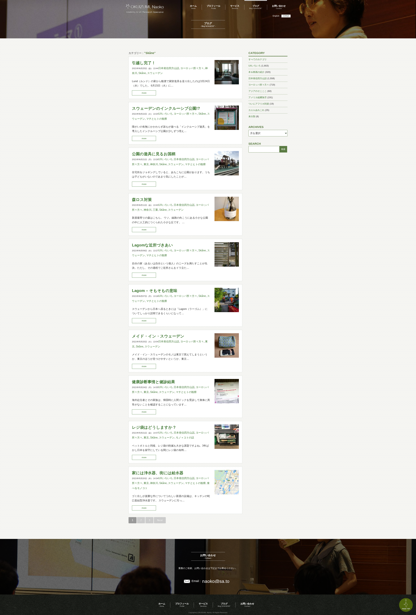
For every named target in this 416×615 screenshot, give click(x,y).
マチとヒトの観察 (156, 118)
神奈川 (154, 164)
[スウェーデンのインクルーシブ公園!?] (226, 129)
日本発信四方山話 (168, 68)
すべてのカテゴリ (257, 59)
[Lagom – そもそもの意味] (226, 311)
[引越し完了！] (226, 83)
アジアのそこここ (257, 91)
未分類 (251, 116)
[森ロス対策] (226, 220)
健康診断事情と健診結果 (153, 382)
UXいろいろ (165, 113)
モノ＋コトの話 (185, 437)
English (276, 16)
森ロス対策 (142, 199)
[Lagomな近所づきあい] (226, 265)
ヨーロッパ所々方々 (192, 68)
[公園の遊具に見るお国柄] (226, 174)
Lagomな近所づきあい (152, 245)
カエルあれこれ (256, 110)
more (144, 93)
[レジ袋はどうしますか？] (226, 448)
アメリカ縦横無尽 (257, 97)
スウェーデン (155, 73)
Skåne (142, 73)
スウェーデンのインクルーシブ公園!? (166, 108)
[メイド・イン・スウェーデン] (226, 356)
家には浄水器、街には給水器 (157, 473)
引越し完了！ (144, 63)
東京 (146, 164)
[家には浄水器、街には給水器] (226, 493)
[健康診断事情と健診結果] (226, 402)
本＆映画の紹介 (256, 72)
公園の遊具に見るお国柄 (154, 154)
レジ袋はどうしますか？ (154, 427)
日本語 (286, 16)
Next (159, 520)
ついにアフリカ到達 (258, 103)
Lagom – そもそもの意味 (154, 290)
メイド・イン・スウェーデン (158, 336)
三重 (155, 209)
